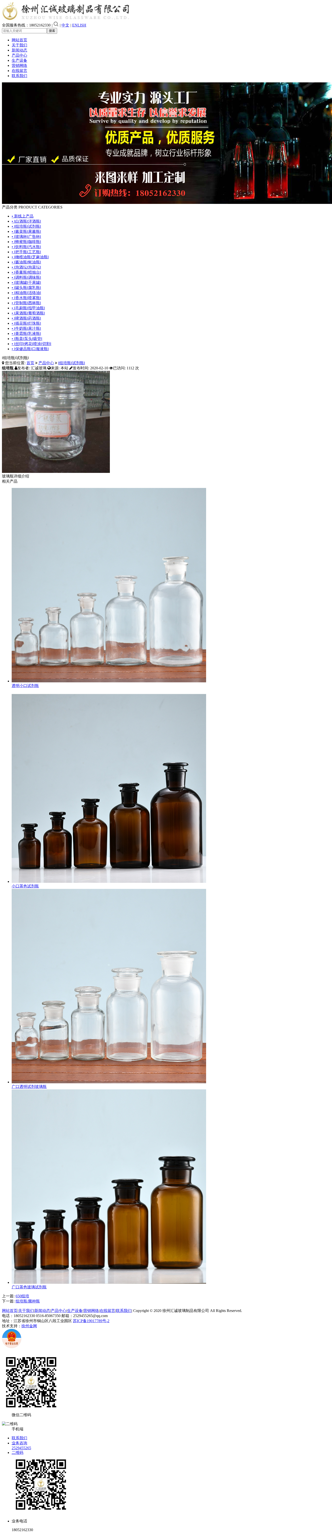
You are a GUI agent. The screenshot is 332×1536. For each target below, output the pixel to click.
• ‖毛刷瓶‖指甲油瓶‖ (28, 308)
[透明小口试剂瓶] (109, 681)
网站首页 (19, 40)
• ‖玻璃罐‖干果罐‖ (26, 282)
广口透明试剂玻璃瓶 (29, 1087)
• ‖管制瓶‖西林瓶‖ (26, 303)
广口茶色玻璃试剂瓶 (29, 1287)
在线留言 (19, 71)
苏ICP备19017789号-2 (91, 1321)
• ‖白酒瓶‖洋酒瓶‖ (26, 221)
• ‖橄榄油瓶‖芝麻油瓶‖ (30, 257)
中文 (65, 25)
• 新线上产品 (23, 216)
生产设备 (19, 60)
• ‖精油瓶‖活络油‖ (26, 293)
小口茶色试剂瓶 (25, 886)
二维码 (17, 1452)
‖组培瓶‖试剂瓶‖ (71, 363)
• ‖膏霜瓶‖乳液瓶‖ (26, 333)
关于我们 (19, 45)
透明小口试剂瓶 (25, 686)
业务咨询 (19, 1443)
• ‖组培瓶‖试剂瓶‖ (26, 226)
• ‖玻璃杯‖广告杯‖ (26, 236)
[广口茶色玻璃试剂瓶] (109, 1282)
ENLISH (79, 25)
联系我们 (19, 76)
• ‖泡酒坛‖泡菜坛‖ (26, 267)
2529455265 (21, 1448)
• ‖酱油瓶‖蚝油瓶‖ (26, 262)
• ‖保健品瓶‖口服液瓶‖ (30, 349)
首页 (30, 363)
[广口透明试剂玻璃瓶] (109, 1082)
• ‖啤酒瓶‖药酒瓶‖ (26, 318)
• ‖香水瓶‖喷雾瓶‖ (26, 298)
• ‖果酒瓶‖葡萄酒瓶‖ (28, 313)
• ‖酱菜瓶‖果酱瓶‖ (26, 231)
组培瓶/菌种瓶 (28, 1301)
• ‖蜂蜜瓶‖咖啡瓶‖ (26, 242)
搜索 (52, 31)
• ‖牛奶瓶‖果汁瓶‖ (26, 328)
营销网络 (19, 65)
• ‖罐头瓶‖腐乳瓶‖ (26, 288)
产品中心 (19, 55)
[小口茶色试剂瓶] (109, 881)
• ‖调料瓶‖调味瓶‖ (26, 277)
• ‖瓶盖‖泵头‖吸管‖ (27, 339)
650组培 (22, 1296)
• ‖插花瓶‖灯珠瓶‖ (26, 323)
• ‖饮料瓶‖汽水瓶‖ (26, 247)
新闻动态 (19, 50)
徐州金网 (29, 1326)
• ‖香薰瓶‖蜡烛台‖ (26, 272)
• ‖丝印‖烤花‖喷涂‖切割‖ (31, 344)
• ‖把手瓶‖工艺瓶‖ (26, 252)
